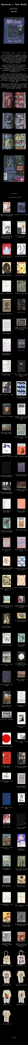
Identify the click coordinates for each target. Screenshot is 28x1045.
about (14, 1037)
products (14, 193)
